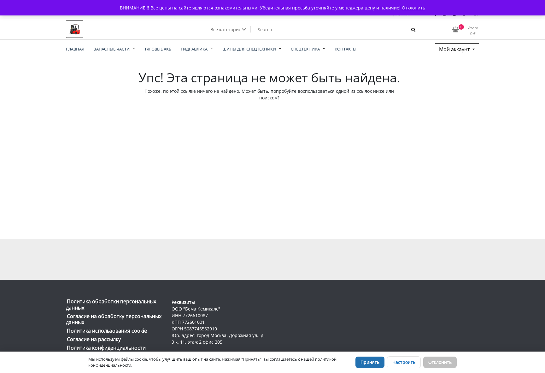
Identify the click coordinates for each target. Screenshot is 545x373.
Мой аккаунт (455, 49)
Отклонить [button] (413, 8)
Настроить (403, 362)
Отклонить (440, 362)
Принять (369, 362)
